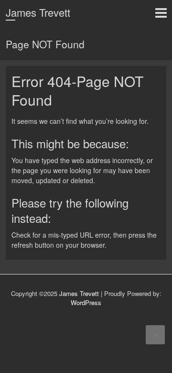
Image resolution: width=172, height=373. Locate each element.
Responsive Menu (160, 13)
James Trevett (38, 12)
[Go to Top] (155, 334)
